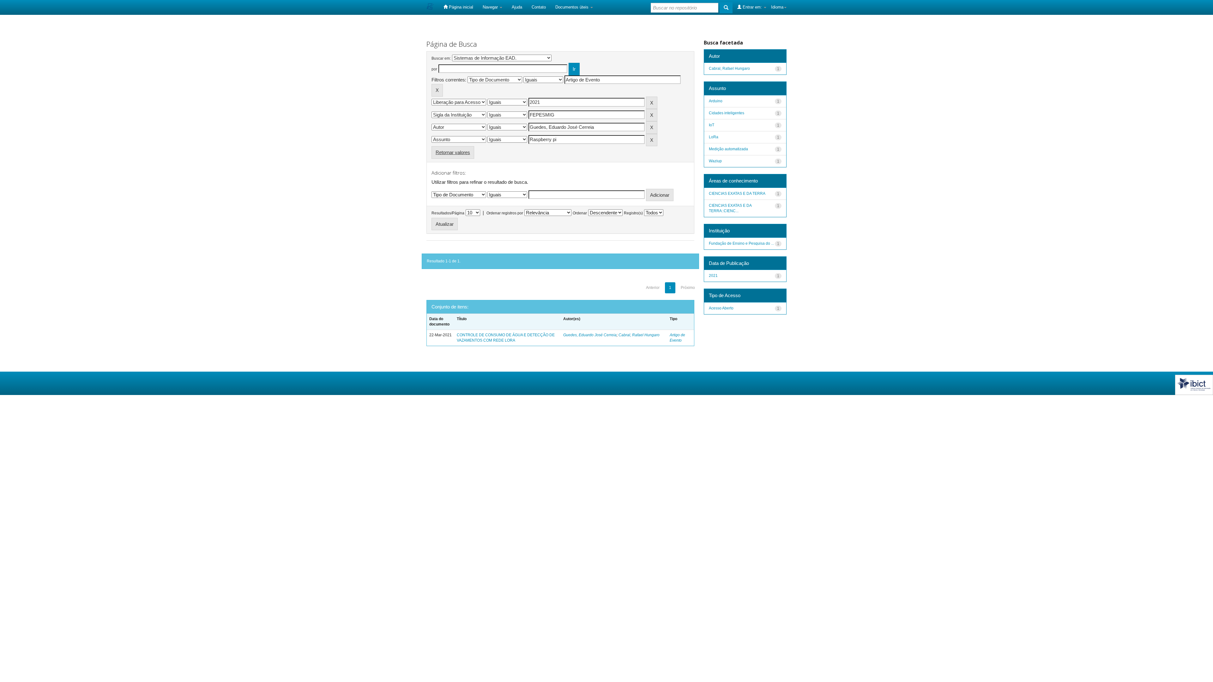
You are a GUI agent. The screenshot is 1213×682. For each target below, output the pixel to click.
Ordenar (580, 213)
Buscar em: (441, 58)
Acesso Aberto (721, 308)
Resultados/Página (447, 213)
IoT (711, 125)
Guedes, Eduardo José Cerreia (590, 335)
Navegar (491, 7)
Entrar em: (752, 7)
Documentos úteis (572, 7)
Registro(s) (633, 213)
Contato (539, 7)
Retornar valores (453, 152)
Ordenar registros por (504, 213)
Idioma (777, 7)
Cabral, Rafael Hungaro (639, 335)
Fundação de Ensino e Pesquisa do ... (741, 243)
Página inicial (460, 7)
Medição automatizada (728, 149)
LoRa (713, 137)
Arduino (715, 101)
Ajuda (517, 7)
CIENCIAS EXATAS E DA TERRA (737, 193)
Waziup (715, 161)
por (434, 69)
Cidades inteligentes (726, 113)
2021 (713, 275)
